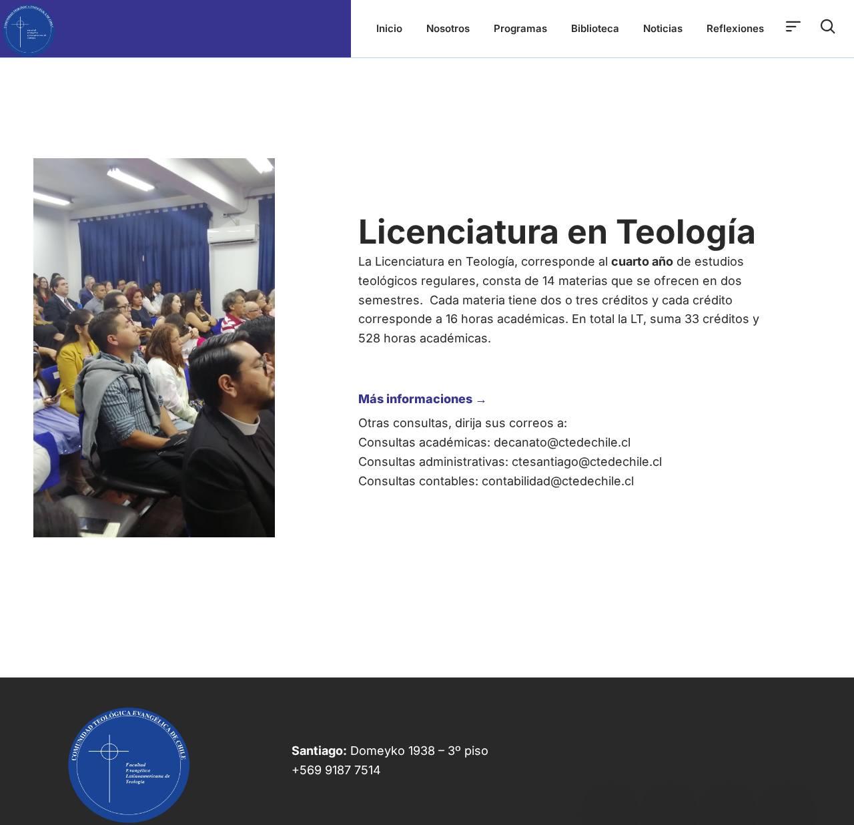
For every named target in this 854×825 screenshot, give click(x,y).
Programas (520, 28)
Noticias (663, 28)
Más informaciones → (422, 399)
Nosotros (448, 28)
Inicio (389, 28)
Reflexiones (735, 28)
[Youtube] (728, 758)
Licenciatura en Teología (557, 232)
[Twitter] (668, 758)
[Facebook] (609, 758)
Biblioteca (595, 28)
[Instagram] (786, 758)
